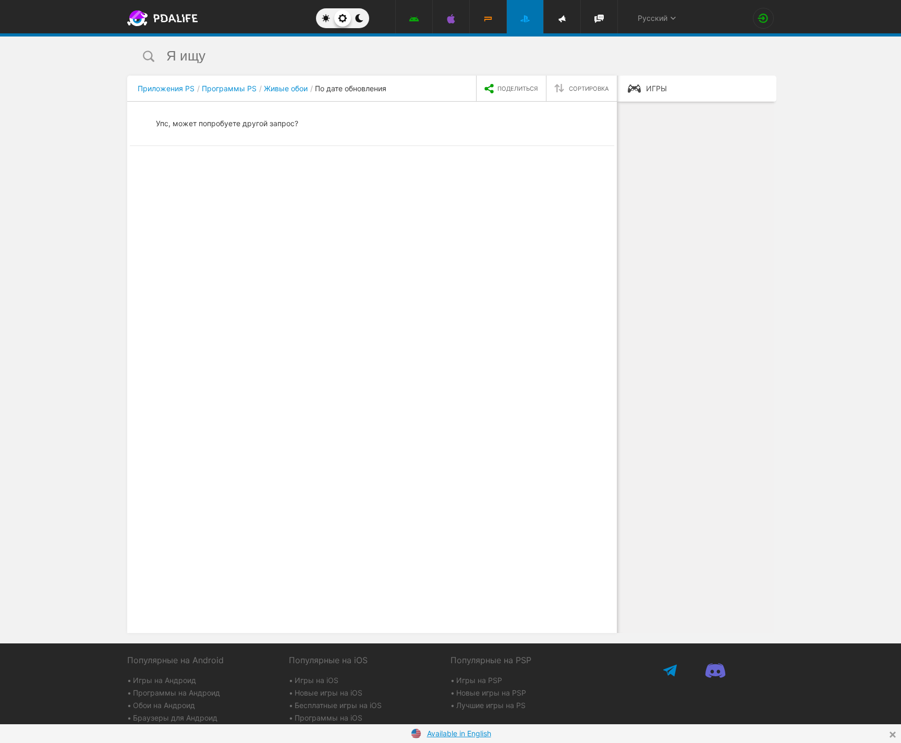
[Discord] (715, 671)
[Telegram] (671, 671)
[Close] (892, 734)
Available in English (459, 733)
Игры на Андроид (164, 680)
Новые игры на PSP (491, 692)
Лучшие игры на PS (491, 705)
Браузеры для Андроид (175, 717)
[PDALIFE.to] (159, 18)
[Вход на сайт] (763, 18)
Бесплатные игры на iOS (338, 705)
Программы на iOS (328, 717)
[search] (431, 56)
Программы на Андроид (176, 692)
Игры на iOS (316, 680)
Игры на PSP (479, 680)
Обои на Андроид (164, 705)
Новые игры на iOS (328, 692)
